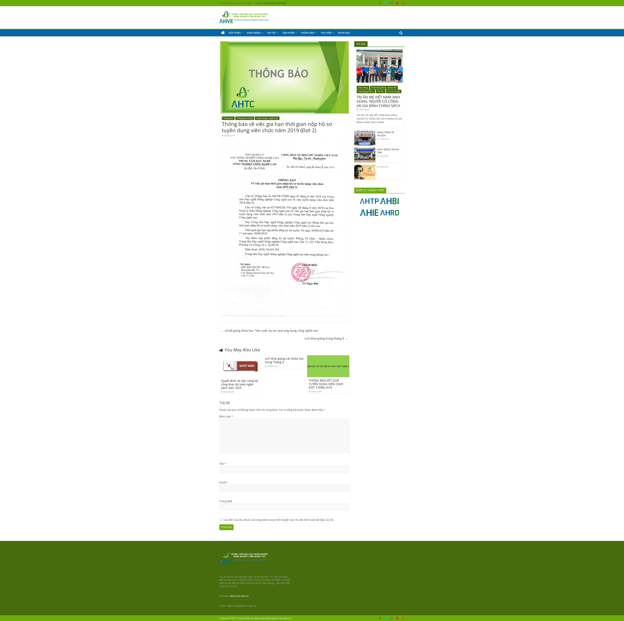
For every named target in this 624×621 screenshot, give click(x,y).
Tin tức (271, 32)
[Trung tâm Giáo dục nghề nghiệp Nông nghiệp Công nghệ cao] (223, 32)
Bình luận (226, 416)
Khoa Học (344, 32)
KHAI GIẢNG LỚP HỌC (275, 3)
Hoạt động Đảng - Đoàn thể (384, 87)
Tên (222, 464)
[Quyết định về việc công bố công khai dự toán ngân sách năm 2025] (240, 357)
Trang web (225, 501)
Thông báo (307, 32)
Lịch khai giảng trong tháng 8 (326, 338)
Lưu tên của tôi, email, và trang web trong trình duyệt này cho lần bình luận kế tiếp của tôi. (279, 520)
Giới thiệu (234, 32)
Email (223, 482)
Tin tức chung (394, 91)
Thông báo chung (245, 118)
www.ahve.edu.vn (239, 595)
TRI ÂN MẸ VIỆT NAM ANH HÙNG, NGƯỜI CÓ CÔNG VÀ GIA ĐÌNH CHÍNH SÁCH (378, 101)
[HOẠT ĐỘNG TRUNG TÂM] (364, 149)
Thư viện (326, 32)
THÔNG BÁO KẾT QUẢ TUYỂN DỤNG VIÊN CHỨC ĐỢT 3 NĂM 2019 (326, 383)
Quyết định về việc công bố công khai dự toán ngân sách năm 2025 (239, 384)
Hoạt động (254, 32)
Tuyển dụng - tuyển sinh (267, 118)
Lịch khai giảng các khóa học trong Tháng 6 (284, 360)
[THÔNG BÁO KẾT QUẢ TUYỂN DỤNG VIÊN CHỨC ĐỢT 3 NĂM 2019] (328, 357)
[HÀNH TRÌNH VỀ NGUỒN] (364, 132)
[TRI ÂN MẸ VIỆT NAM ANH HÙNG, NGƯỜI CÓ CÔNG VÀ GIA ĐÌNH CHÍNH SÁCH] (379, 51)
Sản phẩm (288, 32)
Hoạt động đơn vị (366, 91)
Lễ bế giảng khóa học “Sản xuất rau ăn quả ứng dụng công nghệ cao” (269, 331)
